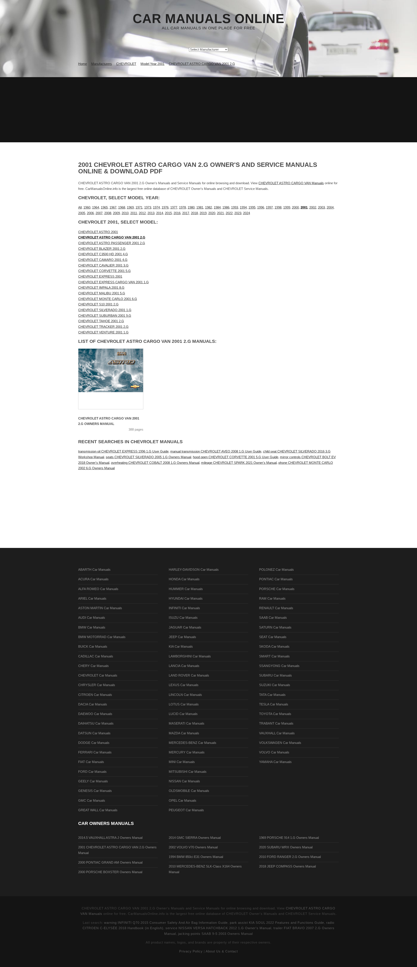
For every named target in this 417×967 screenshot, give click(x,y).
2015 (168, 213)
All (80, 207)
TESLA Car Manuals (273, 704)
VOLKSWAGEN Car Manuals (280, 743)
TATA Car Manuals (272, 695)
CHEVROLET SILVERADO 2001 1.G (104, 310)
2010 (125, 213)
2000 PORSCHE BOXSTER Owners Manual (110, 872)
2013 (150, 213)
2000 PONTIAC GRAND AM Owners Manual (110, 862)
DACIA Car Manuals (92, 704)
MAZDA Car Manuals (184, 733)
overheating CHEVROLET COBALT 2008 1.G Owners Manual (155, 462)
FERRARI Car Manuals (95, 752)
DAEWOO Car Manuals (95, 714)
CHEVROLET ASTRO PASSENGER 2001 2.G (111, 243)
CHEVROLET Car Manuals (97, 675)
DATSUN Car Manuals (94, 733)
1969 (130, 207)
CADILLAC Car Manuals (95, 656)
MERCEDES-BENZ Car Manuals (192, 743)
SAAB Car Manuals (273, 617)
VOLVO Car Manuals (274, 752)
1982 (208, 207)
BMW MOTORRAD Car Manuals (102, 637)
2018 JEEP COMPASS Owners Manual (287, 866)
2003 (321, 207)
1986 (225, 207)
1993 (234, 207)
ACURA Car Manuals (93, 579)
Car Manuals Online (208, 19)
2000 (295, 207)
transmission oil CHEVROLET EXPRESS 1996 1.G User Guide (123, 451)
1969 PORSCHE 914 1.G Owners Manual (289, 837)
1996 (260, 207)
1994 (243, 207)
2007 (99, 213)
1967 (112, 207)
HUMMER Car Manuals (186, 589)
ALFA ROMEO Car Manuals (98, 589)
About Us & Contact (222, 951)
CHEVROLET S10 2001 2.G (98, 304)
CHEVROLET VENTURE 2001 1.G (103, 332)
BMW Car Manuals (91, 627)
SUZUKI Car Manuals (274, 685)
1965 (104, 207)
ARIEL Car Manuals (92, 598)
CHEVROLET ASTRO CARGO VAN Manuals (291, 183)
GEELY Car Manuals (93, 781)
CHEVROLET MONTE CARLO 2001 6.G (107, 299)
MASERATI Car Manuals (186, 723)
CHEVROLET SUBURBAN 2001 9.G (104, 315)
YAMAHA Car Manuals (275, 762)
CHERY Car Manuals (93, 666)
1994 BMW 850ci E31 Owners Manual (196, 857)
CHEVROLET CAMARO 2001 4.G (102, 260)
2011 (133, 213)
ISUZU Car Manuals (183, 617)
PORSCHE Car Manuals (277, 589)
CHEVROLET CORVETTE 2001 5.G (104, 271)
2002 (312, 207)
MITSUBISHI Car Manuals (188, 771)
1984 (217, 207)
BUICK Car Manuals (92, 646)
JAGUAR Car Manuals (185, 627)
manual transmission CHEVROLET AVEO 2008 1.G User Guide (215, 451)
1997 (269, 207)
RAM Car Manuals (272, 598)
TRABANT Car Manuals (276, 723)
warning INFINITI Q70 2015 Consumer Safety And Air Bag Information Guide (166, 922)
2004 (330, 207)
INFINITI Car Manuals (184, 608)
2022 (229, 213)
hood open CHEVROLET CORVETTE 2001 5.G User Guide (235, 457)
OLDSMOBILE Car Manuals (189, 791)
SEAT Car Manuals (272, 637)
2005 (81, 213)
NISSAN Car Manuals (184, 781)
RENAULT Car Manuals (276, 608)
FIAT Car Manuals (91, 762)
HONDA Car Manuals (184, 579)
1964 (95, 207)
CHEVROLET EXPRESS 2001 (100, 276)
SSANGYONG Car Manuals (279, 666)
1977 (173, 207)
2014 (159, 213)
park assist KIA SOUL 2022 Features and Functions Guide (277, 922)
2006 (90, 213)
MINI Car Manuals (182, 762)
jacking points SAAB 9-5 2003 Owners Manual (215, 933)
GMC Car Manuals (91, 800)
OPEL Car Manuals (182, 800)
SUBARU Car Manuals (275, 675)
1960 (86, 207)
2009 (116, 213)
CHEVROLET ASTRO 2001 (98, 232)
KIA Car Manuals (181, 646)
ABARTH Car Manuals (94, 569)
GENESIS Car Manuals (95, 791)
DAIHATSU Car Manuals (96, 723)
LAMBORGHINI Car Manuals (190, 656)
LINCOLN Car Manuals (185, 695)
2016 (177, 213)
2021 (220, 213)
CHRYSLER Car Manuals (96, 685)
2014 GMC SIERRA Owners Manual (195, 837)
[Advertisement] (208, 109)
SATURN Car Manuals (275, 627)
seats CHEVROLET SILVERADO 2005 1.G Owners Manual (148, 457)
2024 (246, 213)
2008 (107, 213)
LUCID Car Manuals (183, 714)
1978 (182, 207)
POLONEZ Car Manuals (276, 569)
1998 (278, 207)
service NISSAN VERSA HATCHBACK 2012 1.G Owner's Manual (218, 928)
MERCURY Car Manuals (187, 752)
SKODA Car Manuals (274, 646)
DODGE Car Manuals (93, 743)
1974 (156, 207)
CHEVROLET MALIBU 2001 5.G (101, 293)
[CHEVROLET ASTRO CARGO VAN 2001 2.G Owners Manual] (116, 378)
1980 (191, 207)
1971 (139, 207)
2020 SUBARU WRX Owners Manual (286, 847)
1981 (199, 207)
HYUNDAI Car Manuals (186, 598)
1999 (286, 207)
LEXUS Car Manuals (184, 685)
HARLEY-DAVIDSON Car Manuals (194, 569)
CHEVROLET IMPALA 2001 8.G (101, 287)
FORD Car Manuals (92, 771)
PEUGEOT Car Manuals (186, 810)
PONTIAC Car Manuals (276, 579)
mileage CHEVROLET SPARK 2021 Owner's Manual (239, 462)
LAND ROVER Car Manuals (189, 675)
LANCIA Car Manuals (184, 666)
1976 (165, 207)
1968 (121, 207)
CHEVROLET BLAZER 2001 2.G (102, 248)
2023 (237, 213)
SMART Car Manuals (274, 656)
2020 (211, 213)
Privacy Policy (191, 951)
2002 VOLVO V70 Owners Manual (193, 847)
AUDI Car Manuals (91, 617)
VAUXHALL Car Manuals (277, 733)
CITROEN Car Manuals (95, 695)
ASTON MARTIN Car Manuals (100, 608)
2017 (185, 213)
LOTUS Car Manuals (184, 704)
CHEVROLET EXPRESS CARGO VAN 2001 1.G (113, 282)
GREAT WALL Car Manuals (97, 810)
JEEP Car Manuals (182, 637)
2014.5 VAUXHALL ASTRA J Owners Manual (110, 837)
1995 (251, 207)
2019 (203, 213)
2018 (194, 213)
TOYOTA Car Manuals (275, 714)
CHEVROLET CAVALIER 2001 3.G (103, 265)
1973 (147, 207)
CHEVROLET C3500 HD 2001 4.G (103, 254)
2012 (142, 213)
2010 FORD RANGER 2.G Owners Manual (290, 857)
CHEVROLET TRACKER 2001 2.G (103, 326)
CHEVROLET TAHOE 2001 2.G (101, 321)
